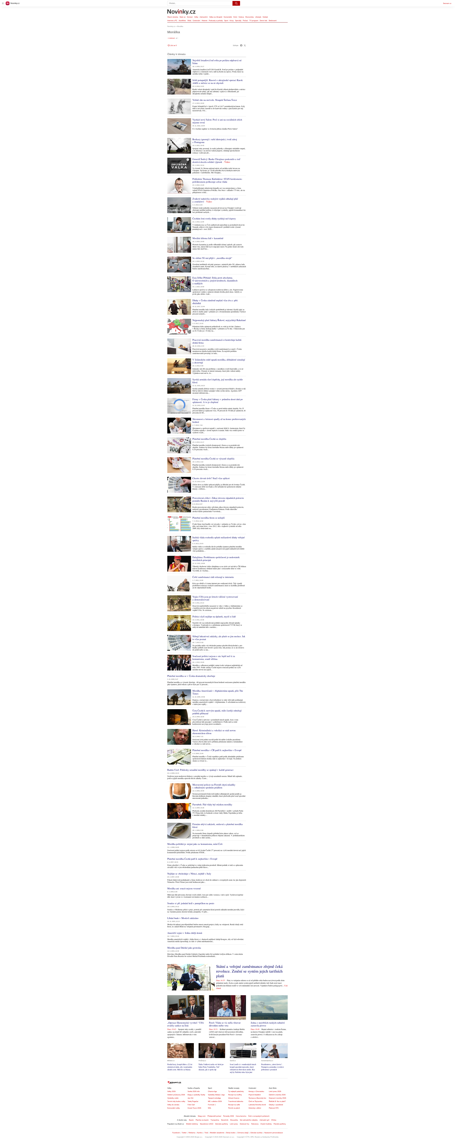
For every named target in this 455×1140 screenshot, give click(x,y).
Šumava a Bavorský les (257, 1098)
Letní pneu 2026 (275, 1091)
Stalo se (183, 17)
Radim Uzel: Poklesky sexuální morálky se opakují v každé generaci (200, 769)
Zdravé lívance (233, 1098)
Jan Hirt (190, 1098)
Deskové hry (244, 1124)
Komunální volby (173, 1108)
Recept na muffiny (235, 1095)
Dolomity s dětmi (255, 1108)
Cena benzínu (241, 1116)
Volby (196, 17)
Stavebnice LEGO (206, 1124)
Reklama (192, 1133)
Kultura (241, 17)
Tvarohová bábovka (235, 1101)
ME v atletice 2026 (215, 1101)
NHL (209, 1108)
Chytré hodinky (266, 1124)
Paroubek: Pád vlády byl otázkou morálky (212, 804)
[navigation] (3, 3)
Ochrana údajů (242, 1133)
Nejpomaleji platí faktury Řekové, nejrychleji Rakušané (219, 320)
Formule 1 (212, 1105)
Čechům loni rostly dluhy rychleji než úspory (214, 218)
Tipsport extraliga (214, 1098)
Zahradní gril (264, 1120)
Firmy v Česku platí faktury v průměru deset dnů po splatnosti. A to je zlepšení (217, 401)
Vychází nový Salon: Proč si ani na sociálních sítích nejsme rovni (217, 121)
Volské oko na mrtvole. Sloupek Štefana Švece (214, 100)
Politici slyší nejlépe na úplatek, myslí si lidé (214, 616)
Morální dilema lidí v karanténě (207, 238)
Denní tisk (263, 20)
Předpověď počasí (214, 1116)
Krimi (235, 17)
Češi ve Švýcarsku (255, 1101)
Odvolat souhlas (256, 1133)
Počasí (245, 20)
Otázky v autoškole (276, 1105)
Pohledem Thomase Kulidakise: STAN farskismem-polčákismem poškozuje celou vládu (217, 180)
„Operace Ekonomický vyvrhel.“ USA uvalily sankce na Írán (185, 1024)
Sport (226, 20)
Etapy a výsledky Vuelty (196, 1095)
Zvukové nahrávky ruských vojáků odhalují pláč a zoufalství (215, 200)
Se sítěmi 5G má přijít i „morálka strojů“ (212, 258)
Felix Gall (191, 1105)
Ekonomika (249, 17)
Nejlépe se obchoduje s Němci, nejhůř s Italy (189, 873)
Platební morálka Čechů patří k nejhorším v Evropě (192, 858)
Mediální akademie (217, 1133)
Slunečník (224, 1120)
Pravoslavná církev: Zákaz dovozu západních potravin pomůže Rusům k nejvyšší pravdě (218, 499)
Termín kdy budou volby (176, 1101)
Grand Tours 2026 (194, 1108)
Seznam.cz (447, 3)
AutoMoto (182, 20)
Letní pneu (234, 1124)
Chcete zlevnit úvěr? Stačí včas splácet (211, 478)
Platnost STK (274, 1108)
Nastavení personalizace (273, 1133)
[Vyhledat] (236, 3)
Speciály (238, 20)
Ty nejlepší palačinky (236, 1091)
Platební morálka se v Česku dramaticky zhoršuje (191, 676)
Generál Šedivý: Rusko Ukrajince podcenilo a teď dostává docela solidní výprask (216, 160)
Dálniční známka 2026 (277, 1095)
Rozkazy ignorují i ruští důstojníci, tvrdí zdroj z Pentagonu (214, 141)
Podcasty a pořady (216, 20)
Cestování (196, 20)
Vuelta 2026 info (194, 1091)
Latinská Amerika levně (257, 1105)
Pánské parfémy (280, 1124)
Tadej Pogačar (193, 1101)
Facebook (176, 1133)
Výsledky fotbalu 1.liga (216, 1095)
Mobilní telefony (192, 1124)
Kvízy (232, 20)
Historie (204, 20)
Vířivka (273, 1120)
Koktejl (265, 17)
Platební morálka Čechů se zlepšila (209, 438)
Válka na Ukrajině (215, 17)
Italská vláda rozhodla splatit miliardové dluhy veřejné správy (218, 539)
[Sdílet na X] (245, 45)
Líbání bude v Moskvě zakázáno (182, 918)
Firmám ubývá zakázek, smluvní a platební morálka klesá (217, 826)
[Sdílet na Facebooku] (241, 45)
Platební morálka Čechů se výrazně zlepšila (213, 458)
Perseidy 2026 (228, 1116)
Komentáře (228, 17)
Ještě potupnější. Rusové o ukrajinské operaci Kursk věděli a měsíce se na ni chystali (217, 82)
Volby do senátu (173, 1105)
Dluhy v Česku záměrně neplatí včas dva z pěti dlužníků (215, 302)
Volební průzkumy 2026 (176, 1095)
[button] (179, 67)
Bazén (191, 1120)
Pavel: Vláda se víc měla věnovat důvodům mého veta (225, 1024)
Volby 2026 (171, 1091)
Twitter (184, 1133)
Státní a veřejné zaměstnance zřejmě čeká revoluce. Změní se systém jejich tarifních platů (249, 971)
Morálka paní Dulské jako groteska (184, 947)
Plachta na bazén (202, 1120)
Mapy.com (202, 1116)
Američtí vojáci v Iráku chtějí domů (184, 932)
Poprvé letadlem (255, 1095)
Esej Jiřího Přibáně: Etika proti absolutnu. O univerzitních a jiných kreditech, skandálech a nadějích (214, 280)
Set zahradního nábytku (249, 1120)
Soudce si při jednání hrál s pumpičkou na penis (190, 903)
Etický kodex (230, 1133)
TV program (253, 20)
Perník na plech (234, 1108)
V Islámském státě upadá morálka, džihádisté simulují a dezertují (218, 361)
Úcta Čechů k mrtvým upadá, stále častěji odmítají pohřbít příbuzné (217, 712)
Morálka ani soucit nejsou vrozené (184, 888)
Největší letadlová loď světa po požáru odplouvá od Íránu (216, 62)
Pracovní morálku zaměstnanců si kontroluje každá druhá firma (216, 341)
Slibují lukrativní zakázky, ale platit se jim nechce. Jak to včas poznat (218, 638)
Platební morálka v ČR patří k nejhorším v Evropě (216, 750)
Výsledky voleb (172, 1098)
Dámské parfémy (221, 1124)
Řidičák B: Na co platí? (277, 1101)
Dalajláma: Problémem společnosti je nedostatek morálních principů (216, 559)
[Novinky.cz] (181, 12)
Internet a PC (172, 20)
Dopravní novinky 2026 (277, 1098)
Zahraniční (204, 17)
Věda (189, 20)
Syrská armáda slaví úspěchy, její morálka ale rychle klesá (217, 381)
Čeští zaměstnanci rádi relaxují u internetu (213, 577)
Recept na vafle (234, 1105)
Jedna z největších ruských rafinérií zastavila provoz (268, 1024)
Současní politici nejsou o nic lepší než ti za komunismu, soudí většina (213, 657)
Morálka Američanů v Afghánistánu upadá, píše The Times (217, 692)
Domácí (190, 17)
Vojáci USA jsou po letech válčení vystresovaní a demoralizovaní (215, 598)
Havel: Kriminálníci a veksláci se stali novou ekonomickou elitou (214, 732)
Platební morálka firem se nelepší (208, 517)
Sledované (273, 20)
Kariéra (199, 1133)
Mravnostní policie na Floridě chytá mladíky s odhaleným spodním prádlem (213, 786)
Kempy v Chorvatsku (256, 1091)
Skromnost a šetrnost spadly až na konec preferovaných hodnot (219, 420)
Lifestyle (258, 17)
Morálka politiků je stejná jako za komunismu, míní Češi (195, 844)
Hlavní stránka (172, 17)
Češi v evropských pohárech (258, 1116)
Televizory (255, 1124)
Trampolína (215, 1120)
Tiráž (206, 1133)
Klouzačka (234, 1120)
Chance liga (212, 1091)
